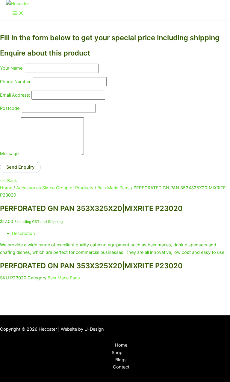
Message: (10, 153)
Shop (117, 352)
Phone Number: (16, 81)
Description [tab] (23, 233)
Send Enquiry (20, 167)
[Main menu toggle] (18, 13)
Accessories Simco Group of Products (54, 188)
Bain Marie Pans (113, 188)
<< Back (8, 180)
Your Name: (12, 68)
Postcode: (10, 108)
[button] (126, 352)
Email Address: (15, 95)
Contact (121, 367)
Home (6, 188)
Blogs (121, 359)
